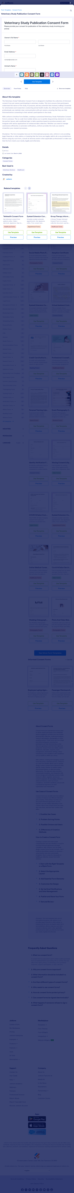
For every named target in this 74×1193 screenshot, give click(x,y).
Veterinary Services (9, 170)
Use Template (37, 82)
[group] (13, 217)
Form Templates (6, 10)
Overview (7, 88)
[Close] (70, 3)
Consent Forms (17, 10)
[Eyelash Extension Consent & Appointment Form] (37, 203)
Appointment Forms (34, 227)
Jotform (9, 179)
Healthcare (21, 170)
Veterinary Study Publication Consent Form (20, 14)
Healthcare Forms (9, 227)
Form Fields (17, 88)
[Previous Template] (21, 81)
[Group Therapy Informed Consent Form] (60, 203)
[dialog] (37, 596)
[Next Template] (52, 81)
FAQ (26, 88)
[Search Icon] (71, 10)
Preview (13, 237)
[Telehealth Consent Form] (13, 203)
